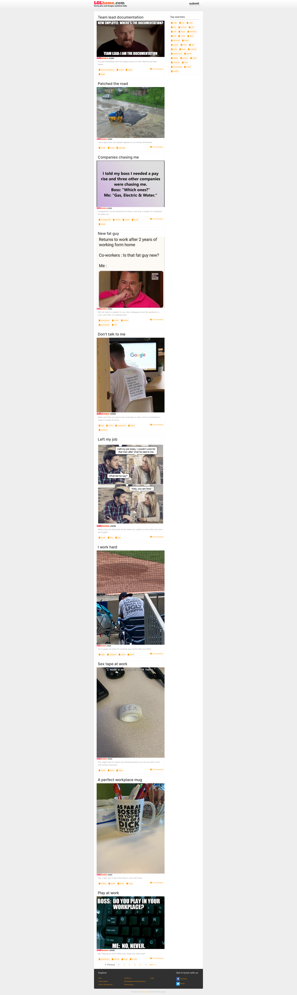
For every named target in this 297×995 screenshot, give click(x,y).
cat (182, 23)
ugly (102, 654)
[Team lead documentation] (131, 39)
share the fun (195, 4)
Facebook (183, 979)
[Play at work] (131, 923)
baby (186, 40)
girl (192, 45)
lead (102, 74)
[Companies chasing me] (131, 184)
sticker (103, 430)
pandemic (105, 325)
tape (120, 770)
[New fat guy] (131, 273)
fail (174, 36)
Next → (153, 964)
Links (100, 978)
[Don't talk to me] (131, 376)
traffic (176, 71)
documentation (107, 70)
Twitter (182, 983)
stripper (112, 654)
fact (186, 62)
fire (111, 537)
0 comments (157, 69)
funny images (144, 991)
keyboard (104, 959)
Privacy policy (129, 984)
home (125, 320)
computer (177, 67)
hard (131, 654)
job (102, 425)
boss (135, 219)
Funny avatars (103, 981)
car (174, 27)
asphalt (121, 148)
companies (105, 219)
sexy (194, 58)
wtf (174, 31)
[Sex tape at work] (131, 713)
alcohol (176, 40)
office (117, 219)
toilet (182, 36)
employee (105, 320)
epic (191, 36)
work (120, 70)
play (125, 959)
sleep (175, 58)
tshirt (188, 67)
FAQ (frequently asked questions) (135, 981)
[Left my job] (131, 484)
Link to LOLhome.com (105, 984)
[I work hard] (131, 598)
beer (183, 49)
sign (175, 23)
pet (192, 27)
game (188, 53)
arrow (116, 959)
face (184, 45)
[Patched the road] (131, 113)
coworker (121, 425)
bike (175, 49)
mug (130, 883)
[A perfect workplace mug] (131, 829)
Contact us (127, 978)
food (182, 31)
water (175, 45)
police (185, 58)
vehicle (193, 49)
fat (115, 325)
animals (192, 31)
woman (176, 62)
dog (190, 23)
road (112, 148)
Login (152, 978)
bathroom (177, 53)
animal (183, 27)
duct (112, 770)
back (132, 425)
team (129, 70)
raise (102, 224)
